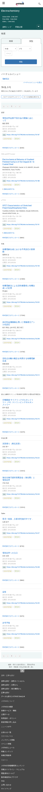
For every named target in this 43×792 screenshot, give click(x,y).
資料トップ (6, 27)
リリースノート (7, 736)
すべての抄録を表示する (31, 97)
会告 (4, 591)
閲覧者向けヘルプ (8, 773)
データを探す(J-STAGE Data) (12, 696)
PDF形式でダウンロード (10, 148)
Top (22, 670)
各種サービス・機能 (8, 710)
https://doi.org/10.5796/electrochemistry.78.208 (23, 339)
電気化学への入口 (10, 553)
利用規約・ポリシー (8, 718)
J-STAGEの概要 (7, 707)
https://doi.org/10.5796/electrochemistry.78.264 (23, 634)
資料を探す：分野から (9, 685)
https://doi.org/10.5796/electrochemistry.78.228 (23, 567)
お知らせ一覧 (6, 732)
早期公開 (18, 27)
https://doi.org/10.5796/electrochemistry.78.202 (23, 302)
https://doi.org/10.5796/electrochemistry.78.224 (23, 494)
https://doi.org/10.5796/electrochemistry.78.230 (23, 603)
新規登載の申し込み (8, 722)
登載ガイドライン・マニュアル (13, 769)
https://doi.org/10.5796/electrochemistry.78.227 (23, 533)
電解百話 (5, 79)
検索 (11, 41)
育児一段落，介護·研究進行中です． (17, 519)
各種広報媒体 (6, 755)
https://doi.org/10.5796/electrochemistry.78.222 (23, 458)
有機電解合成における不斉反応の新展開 (18, 250)
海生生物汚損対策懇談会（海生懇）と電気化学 (18, 478)
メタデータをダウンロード (11, 97)
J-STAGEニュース (7, 747)
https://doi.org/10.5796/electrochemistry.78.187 (23, 134)
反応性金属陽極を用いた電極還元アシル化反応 (18, 323)
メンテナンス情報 (8, 740)
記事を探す (5, 692)
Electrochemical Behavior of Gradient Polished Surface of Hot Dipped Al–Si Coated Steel (18, 162)
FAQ (2, 781)
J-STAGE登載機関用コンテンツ (12, 765)
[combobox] (10, 48)
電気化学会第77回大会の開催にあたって (17, 119)
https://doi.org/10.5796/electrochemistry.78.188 (23, 181)
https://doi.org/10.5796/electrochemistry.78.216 (23, 419)
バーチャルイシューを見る (32, 82)
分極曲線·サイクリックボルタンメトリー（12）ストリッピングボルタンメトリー (17, 402)
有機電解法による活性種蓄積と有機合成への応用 (18, 286)
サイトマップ (6, 788)
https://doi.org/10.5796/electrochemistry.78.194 (23, 266)
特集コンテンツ (7, 751)
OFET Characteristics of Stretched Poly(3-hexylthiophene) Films (17, 206)
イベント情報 (6, 744)
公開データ (5, 714)
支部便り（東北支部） (12, 443)
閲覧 (31, 41)
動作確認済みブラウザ (9, 777)
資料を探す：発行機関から (11, 689)
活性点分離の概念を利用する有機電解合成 (18, 359)
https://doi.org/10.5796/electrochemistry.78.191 (23, 224)
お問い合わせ (6, 785)
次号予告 (6, 622)
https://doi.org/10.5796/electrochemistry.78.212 (23, 375)
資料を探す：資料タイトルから (13, 681)
